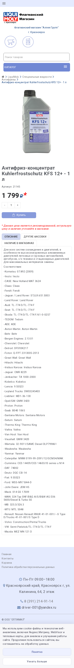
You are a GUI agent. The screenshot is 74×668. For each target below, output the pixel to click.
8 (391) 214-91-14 (38, 601)
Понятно (37, 651)
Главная (7, 554)
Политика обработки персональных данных (28, 567)
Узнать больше (37, 661)
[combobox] (36, 57)
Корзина (7, 562)
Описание (11, 236)
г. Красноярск (36, 30)
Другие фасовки (35, 236)
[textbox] (36, 57)
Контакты (7, 558)
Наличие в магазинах (19, 243)
